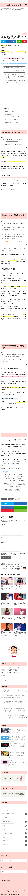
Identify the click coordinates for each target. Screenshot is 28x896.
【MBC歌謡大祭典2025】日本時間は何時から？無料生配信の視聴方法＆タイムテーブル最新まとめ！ (13, 703)
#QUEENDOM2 (16, 236)
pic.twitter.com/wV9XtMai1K (12, 141)
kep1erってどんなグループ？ (11, 111)
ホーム (3, 890)
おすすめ (17, 499)
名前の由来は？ (9, 114)
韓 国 (4, 844)
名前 (2, 537)
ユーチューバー (6, 821)
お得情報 (4, 817)
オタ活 (7, 890)
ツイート (3, 884)
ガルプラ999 (5, 499)
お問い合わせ (17, 891)
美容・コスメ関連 (6, 833)
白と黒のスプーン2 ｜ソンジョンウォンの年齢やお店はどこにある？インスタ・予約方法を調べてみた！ (13, 717)
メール (3, 542)
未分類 (4, 829)
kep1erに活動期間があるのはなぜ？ (12, 122)
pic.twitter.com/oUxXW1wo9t (8, 238)
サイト (2, 547)
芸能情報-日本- (6, 837)
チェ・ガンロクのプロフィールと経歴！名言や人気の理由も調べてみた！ (13, 691)
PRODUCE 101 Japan (8, 813)
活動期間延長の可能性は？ (11, 119)
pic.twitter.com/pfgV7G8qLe (14, 356)
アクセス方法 (11, 890)
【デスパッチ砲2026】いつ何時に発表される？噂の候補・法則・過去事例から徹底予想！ (13, 696)
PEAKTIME (4, 810)
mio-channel (14, 5)
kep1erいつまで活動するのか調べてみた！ (14, 116)
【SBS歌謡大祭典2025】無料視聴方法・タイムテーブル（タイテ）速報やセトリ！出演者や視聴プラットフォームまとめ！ (13, 710)
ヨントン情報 (17, 890)
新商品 (3, 825)
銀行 (3, 840)
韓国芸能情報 (11, 499)
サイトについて (11, 891)
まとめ (6, 124)
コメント (3, 524)
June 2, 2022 (20, 144)
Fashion (4, 806)
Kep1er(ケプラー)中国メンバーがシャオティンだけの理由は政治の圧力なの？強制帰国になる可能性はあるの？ (14, 76)
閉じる (7, 108)
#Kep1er (22, 236)
